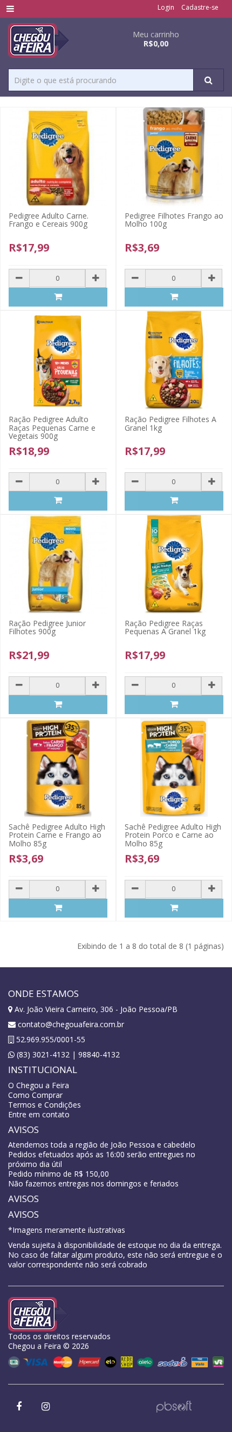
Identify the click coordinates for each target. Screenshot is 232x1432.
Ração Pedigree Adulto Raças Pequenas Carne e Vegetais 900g (52, 427)
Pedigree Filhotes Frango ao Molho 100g (174, 220)
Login (166, 7)
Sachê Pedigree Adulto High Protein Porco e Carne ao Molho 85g (173, 835)
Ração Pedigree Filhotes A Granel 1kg (170, 423)
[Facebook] (19, 1407)
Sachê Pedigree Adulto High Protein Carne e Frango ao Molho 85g (57, 835)
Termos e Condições (44, 1105)
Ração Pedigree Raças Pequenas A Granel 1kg (165, 627)
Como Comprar (35, 1095)
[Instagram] (45, 1407)
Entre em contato (39, 1114)
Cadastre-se (200, 7)
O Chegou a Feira (38, 1085)
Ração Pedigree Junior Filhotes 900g (47, 627)
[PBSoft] (174, 1406)
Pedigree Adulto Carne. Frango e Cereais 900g (48, 220)
